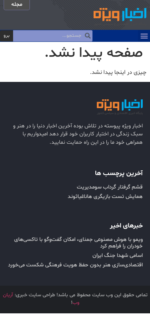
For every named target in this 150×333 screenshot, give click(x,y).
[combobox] (52, 36)
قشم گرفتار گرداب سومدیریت (110, 187)
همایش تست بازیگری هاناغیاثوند (105, 197)
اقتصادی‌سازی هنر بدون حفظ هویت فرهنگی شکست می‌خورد (75, 265)
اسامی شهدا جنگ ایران (117, 255)
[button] (144, 36)
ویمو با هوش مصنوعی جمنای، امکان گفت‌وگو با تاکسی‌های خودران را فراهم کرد (78, 243)
